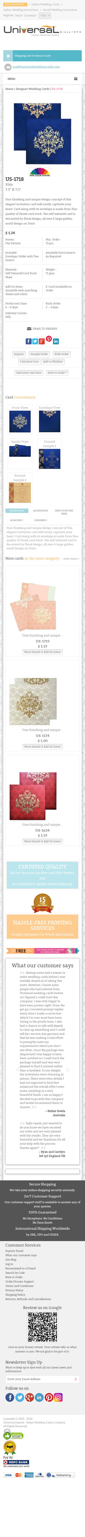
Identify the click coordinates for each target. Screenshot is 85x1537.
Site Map (10, 1259)
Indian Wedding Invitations (20, 9)
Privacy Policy (14, 1290)
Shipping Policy (15, 1294)
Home (9, 89)
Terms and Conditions (19, 1286)
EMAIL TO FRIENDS (45, 328)
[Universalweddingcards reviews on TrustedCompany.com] (9, 1448)
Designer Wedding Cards (32, 89)
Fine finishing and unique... (42, 635)
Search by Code (15, 1272)
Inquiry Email (14, 1250)
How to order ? (57, 372)
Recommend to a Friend (20, 1268)
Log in (19, 15)
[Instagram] (58, 1397)
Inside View (20, 442)
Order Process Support (19, 1281)
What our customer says (21, 1255)
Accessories (40, 510)
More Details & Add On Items (42, 652)
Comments (40, 520)
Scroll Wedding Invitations (60, 9)
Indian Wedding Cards (45, 4)
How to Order (14, 1277)
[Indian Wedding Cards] (42, 29)
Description (16, 510)
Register (8, 15)
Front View (20, 408)
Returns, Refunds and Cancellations (28, 1299)
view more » (71, 558)
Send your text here (28, 372)
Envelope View (49, 408)
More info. (17, 520)
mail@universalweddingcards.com (36, 67)
